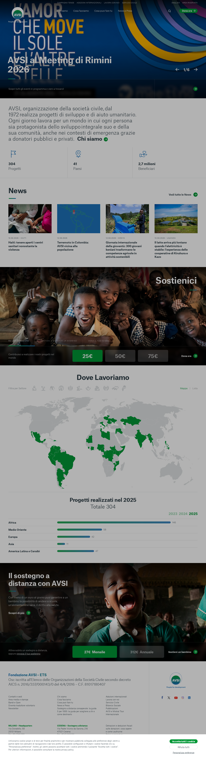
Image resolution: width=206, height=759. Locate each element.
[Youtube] (176, 698)
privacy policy (67, 749)
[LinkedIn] (189, 698)
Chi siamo (62, 10)
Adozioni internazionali (89, 3)
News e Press (125, 10)
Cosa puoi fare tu (103, 10)
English (176, 3)
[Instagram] (182, 698)
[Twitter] (169, 698)
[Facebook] (162, 698)
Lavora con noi (112, 3)
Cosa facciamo (81, 10)
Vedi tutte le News (180, 194)
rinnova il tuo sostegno (28, 653)
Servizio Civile (129, 3)
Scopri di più (16, 613)
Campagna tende (65, 3)
